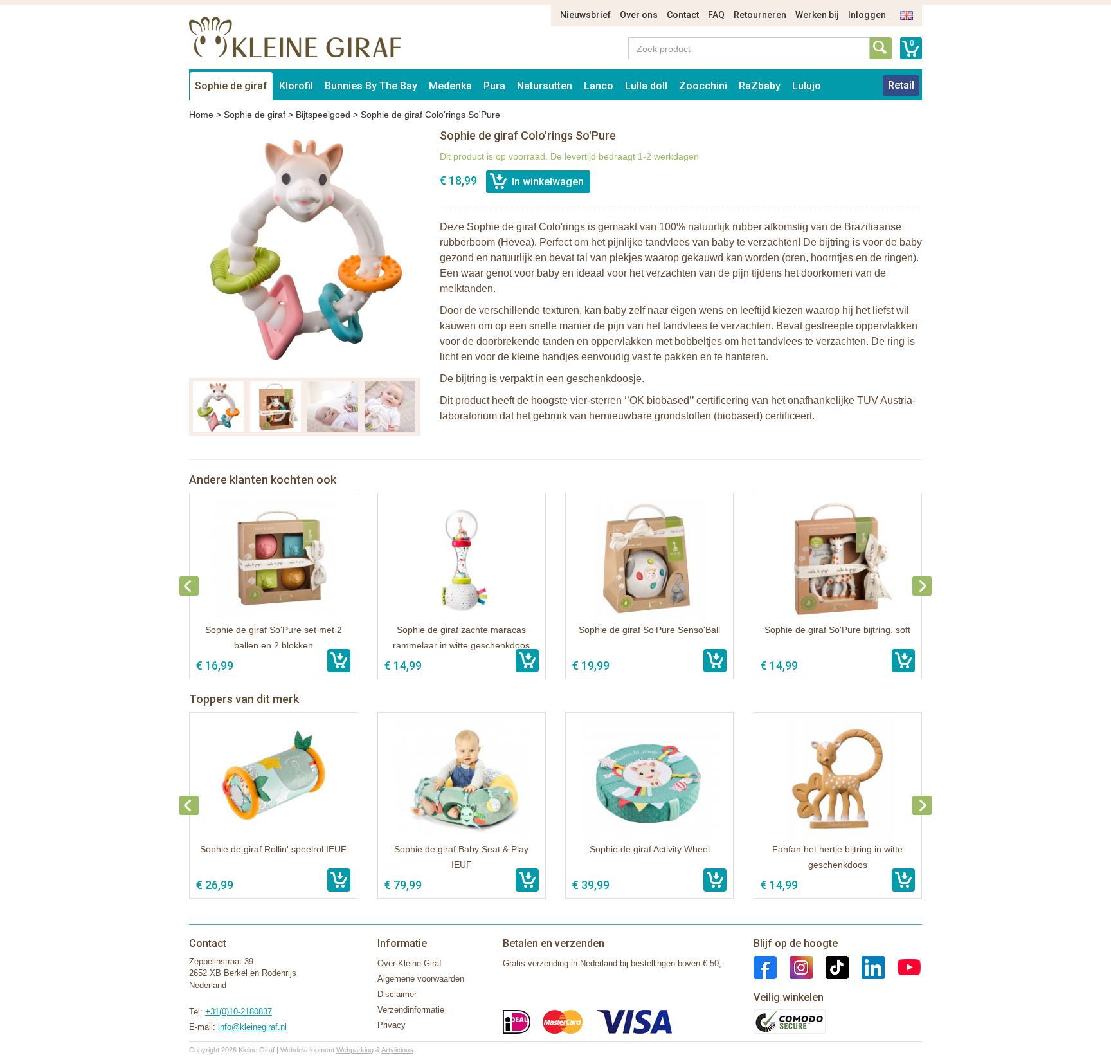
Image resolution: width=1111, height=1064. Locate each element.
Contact (683, 15)
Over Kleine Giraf (409, 963)
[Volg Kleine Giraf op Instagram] (795, 966)
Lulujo (806, 86)
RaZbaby (760, 86)
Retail (901, 85)
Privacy (391, 1025)
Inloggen (867, 15)
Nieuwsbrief (585, 15)
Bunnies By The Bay (371, 86)
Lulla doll (646, 86)
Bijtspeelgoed (323, 114)
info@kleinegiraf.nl (252, 1027)
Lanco (598, 86)
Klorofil (296, 86)
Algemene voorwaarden (420, 979)
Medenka (450, 86)
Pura (494, 86)
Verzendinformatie (410, 1009)
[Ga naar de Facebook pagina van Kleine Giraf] (765, 966)
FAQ (716, 15)
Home (201, 114)
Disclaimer (397, 994)
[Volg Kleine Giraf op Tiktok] (831, 966)
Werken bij (817, 15)
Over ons (639, 15)
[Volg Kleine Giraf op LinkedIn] (867, 966)
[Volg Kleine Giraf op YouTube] (903, 966)
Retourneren (760, 15)
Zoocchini (703, 86)
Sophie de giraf (231, 86)
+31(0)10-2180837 (238, 1011)
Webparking (355, 1050)
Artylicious (397, 1050)
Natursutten (544, 86)
